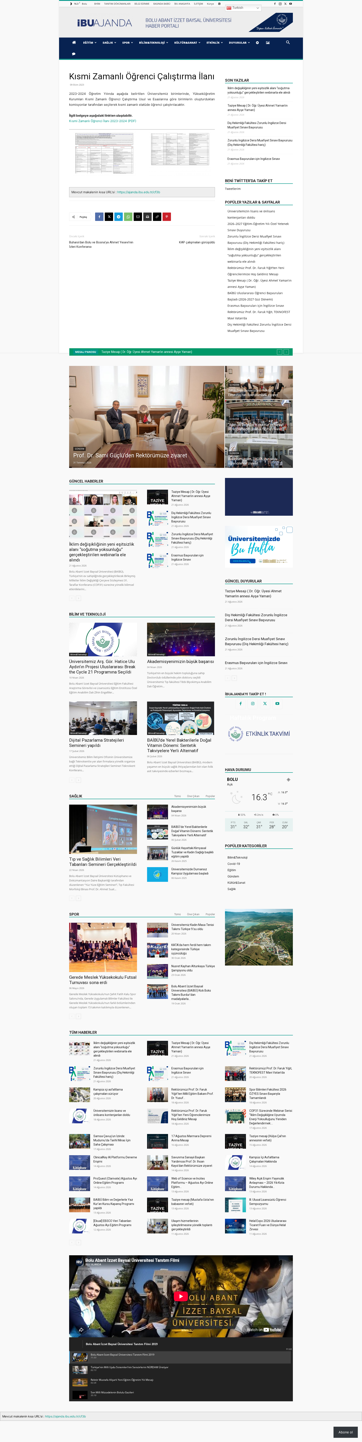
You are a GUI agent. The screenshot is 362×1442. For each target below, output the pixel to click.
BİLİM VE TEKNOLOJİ (87, 614)
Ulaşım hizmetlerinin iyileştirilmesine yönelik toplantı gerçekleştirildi (191, 1225)
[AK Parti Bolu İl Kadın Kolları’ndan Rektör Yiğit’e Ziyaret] (110, 382)
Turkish (237, 7)
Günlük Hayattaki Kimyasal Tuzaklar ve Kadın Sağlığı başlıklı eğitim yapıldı (192, 852)
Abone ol (346, 1432)
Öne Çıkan (193, 796)
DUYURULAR (238, 42)
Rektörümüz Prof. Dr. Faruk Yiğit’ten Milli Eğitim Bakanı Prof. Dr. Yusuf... (192, 1094)
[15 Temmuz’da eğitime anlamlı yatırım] (221, 417)
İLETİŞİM (198, 3)
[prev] (279, 352)
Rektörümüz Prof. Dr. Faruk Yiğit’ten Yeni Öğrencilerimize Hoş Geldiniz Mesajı (190, 1115)
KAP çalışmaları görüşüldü (197, 242)
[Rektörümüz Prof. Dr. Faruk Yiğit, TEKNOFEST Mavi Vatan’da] (235, 1073)
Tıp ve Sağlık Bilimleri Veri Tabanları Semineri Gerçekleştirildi (103, 862)
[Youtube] (290, 4)
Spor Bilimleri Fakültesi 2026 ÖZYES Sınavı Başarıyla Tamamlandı (267, 1094)
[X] (285, 4)
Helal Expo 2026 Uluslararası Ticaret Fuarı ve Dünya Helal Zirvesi (267, 1225)
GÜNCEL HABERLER (86, 481)
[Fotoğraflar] (268, 43)
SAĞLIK (108, 42)
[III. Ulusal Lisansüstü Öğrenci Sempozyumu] (235, 1205)
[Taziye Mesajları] (74, 54)
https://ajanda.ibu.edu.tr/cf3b (138, 192)
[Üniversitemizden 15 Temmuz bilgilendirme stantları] (110, 451)
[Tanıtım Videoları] (258, 43)
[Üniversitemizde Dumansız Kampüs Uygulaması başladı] (157, 874)
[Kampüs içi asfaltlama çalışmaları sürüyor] (79, 1094)
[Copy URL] (157, 217)
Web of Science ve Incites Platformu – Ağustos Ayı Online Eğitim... (192, 1183)
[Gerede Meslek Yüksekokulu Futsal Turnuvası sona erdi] (103, 947)
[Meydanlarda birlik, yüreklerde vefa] (110, 417)
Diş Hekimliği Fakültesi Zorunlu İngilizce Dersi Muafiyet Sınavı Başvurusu (257, 125)
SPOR (126, 42)
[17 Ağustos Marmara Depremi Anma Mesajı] (157, 1141)
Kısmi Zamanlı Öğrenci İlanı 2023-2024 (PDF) (102, 121)
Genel (83, 453)
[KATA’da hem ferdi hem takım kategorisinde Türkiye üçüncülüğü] (157, 950)
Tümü (177, 796)
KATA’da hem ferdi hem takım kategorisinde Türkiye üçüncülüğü (191, 949)
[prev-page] (71, 598)
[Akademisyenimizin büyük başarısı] (181, 639)
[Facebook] (275, 4)
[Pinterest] (167, 217)
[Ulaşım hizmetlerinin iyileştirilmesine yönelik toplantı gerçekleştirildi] (157, 1226)
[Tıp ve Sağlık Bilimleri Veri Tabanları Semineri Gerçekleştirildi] (103, 829)
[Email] (138, 217)
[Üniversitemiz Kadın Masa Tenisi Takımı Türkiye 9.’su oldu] (157, 930)
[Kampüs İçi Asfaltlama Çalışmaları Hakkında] (235, 1162)
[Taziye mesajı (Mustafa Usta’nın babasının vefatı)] (157, 1205)
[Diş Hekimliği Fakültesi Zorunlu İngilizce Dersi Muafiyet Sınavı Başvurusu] (157, 518)
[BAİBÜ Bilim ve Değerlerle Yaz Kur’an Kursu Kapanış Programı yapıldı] (79, 1205)
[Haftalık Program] (259, 733)
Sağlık (75, 796)
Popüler (210, 796)
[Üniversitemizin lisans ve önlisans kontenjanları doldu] (79, 1116)
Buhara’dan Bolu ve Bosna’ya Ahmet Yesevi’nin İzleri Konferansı (101, 244)
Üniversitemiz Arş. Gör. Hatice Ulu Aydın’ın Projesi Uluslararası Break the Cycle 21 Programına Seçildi (102, 667)
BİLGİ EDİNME (141, 3)
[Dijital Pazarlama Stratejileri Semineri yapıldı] (103, 718)
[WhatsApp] (128, 217)
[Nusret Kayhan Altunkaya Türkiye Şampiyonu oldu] (157, 971)
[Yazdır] (147, 217)
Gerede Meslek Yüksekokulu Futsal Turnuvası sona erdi (103, 980)
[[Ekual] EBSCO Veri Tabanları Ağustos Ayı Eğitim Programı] (79, 1226)
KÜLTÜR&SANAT (185, 42)
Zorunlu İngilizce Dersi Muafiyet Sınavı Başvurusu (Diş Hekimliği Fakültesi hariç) (260, 142)
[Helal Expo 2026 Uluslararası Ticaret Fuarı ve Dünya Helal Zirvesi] (235, 1226)
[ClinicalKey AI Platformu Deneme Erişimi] (79, 1162)
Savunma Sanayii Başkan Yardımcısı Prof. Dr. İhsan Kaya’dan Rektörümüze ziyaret (191, 1161)
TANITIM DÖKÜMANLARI (117, 3)
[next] (286, 352)
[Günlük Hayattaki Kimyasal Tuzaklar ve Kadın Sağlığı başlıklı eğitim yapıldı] (157, 853)
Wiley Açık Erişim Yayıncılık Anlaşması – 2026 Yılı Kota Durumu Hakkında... (266, 1183)
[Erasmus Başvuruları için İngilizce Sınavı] (157, 560)
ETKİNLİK (213, 42)
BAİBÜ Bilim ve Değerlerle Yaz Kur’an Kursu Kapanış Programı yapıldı (113, 1204)
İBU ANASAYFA (182, 3)
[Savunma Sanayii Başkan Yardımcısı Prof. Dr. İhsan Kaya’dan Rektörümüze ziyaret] (157, 1162)
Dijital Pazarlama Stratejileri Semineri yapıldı (96, 743)
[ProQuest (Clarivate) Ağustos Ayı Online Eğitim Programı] (79, 1183)
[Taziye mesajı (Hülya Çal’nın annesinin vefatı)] (235, 1141)
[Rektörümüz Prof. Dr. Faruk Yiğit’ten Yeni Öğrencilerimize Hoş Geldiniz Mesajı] (157, 1116)
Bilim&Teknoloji (78, 654)
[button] (288, 43)
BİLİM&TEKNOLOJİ (152, 42)
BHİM (97, 3)
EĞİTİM (88, 42)
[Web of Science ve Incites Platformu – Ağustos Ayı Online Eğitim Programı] (157, 1183)
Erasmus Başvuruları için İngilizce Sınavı (254, 159)
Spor (74, 914)
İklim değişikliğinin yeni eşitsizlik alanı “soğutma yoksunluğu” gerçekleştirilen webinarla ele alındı (259, 90)
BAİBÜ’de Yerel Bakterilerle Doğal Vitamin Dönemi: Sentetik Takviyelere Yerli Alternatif (179, 745)
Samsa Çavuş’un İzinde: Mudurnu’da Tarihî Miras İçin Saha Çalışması (112, 1140)
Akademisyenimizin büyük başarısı (180, 661)
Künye (210, 3)
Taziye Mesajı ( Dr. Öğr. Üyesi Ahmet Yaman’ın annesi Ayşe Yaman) (258, 108)
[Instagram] (280, 4)
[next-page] (78, 598)
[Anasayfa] (74, 43)
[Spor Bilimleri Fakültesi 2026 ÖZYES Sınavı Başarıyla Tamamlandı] (235, 1094)
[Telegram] (118, 217)
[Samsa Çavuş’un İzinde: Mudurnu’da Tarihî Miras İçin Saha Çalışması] (79, 1141)
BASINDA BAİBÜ (161, 3)
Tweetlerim (233, 189)
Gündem (85, 385)
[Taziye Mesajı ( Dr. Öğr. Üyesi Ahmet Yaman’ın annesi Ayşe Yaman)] (157, 497)
